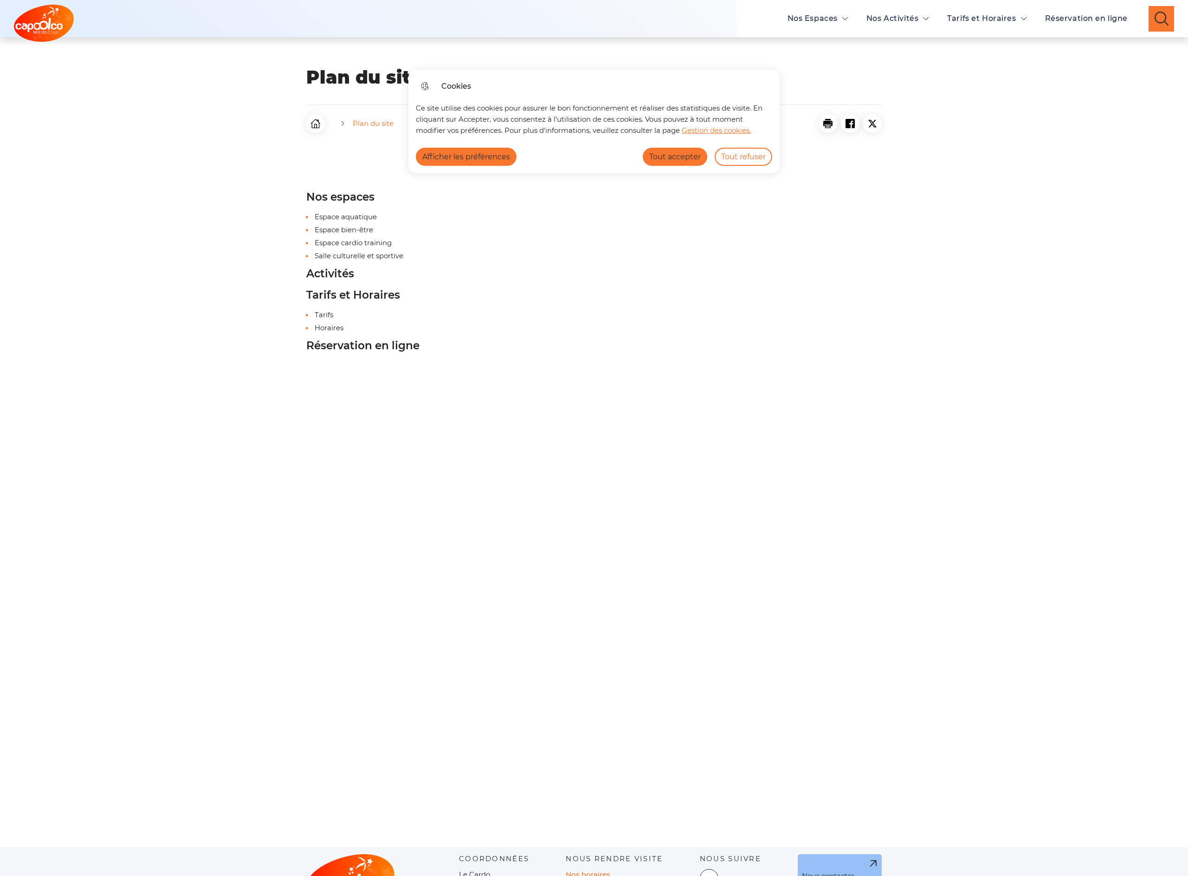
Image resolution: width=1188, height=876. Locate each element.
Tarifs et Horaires (981, 18)
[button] (828, 123)
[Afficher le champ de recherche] (1161, 19)
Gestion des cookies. (716, 130)
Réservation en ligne (1086, 18)
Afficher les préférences (466, 156)
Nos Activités (892, 18)
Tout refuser (743, 156)
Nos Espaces (813, 18)
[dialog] (594, 121)
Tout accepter (675, 156)
